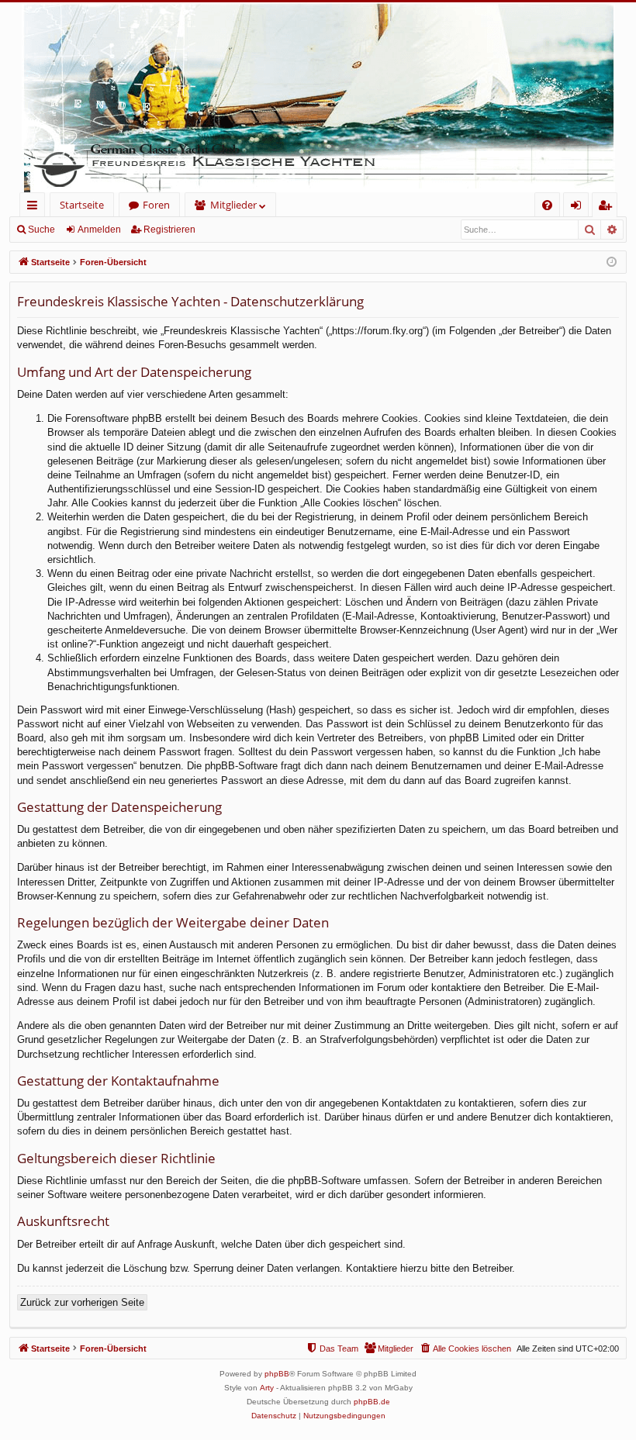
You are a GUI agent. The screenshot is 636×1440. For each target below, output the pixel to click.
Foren (156, 205)
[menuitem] (547, 205)
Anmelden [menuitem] (579, 207)
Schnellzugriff (35, 207)
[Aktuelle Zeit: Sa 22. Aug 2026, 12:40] (612, 262)
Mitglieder (233, 205)
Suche (41, 229)
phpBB (276, 1373)
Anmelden (99, 229)
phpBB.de (372, 1401)
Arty (267, 1387)
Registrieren (169, 229)
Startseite (82, 205)
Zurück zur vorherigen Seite (82, 1302)
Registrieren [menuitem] (608, 207)
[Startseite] (318, 97)
